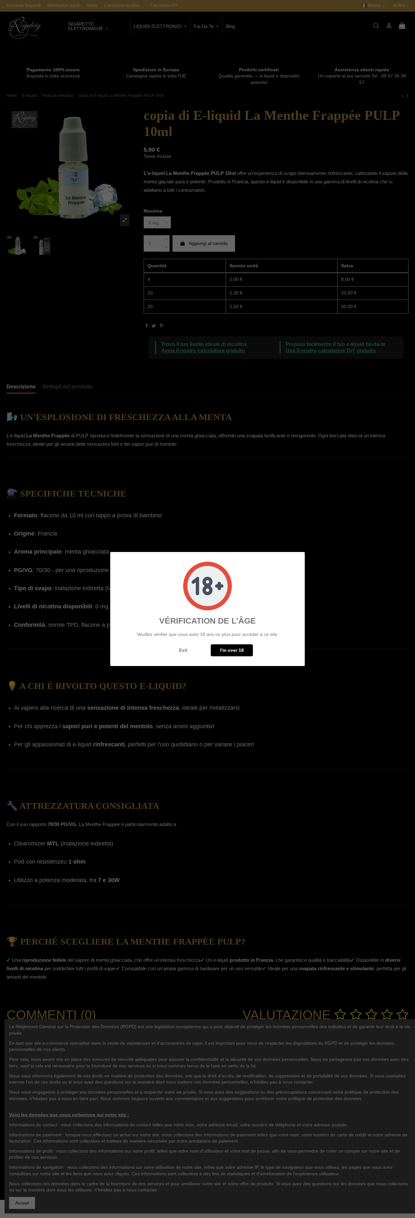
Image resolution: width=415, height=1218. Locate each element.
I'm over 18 (232, 650)
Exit (183, 650)
